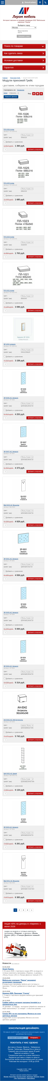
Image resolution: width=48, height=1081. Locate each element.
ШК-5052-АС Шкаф (10, 773)
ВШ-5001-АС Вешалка (11, 881)
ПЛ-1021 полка (9, 290)
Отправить (34, 1038)
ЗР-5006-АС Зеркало (11, 398)
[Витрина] (33, 93)
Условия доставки (13, 60)
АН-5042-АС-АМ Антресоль (13, 720)
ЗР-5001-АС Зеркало (11, 559)
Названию (20, 90)
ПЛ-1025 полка (9, 183)
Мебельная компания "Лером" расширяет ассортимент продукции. (19, 981)
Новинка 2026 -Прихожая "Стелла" (16, 993)
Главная (5, 78)
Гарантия (9, 67)
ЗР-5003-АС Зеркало (11, 827)
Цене (5, 93)
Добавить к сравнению (14, 142)
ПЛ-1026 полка (9, 129)
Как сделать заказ (13, 53)
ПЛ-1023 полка (9, 237)
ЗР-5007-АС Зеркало (11, 452)
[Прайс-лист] (41, 93)
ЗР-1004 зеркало (10, 344)
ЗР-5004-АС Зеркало (11, 666)
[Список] (37, 93)
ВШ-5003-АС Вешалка (11, 505)
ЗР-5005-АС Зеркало (11, 612)
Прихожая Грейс (15, 78)
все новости (15, 963)
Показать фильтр (11, 97)
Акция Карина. (8, 969)
